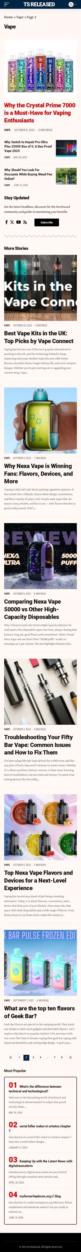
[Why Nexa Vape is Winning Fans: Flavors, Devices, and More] (40, 421)
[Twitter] (12, 222)
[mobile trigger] (7, 4)
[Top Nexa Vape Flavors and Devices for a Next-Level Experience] (40, 827)
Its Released (38, 4)
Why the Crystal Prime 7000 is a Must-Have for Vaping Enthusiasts (39, 113)
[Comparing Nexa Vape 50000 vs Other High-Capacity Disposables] (40, 556)
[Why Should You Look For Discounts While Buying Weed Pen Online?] (66, 176)
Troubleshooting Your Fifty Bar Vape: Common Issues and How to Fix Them (38, 745)
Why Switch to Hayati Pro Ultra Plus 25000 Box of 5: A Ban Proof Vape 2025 (28, 146)
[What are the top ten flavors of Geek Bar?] (40, 963)
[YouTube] (18, 222)
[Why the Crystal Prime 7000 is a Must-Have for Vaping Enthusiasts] (40, 69)
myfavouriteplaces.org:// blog (40, 1196)
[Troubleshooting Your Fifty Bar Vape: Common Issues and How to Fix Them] (40, 692)
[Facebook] (6, 222)
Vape (19, 16)
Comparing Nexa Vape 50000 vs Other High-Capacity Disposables (32, 609)
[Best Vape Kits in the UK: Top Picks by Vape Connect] (40, 288)
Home (8, 16)
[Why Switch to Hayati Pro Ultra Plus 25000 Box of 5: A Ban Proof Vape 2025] (66, 148)
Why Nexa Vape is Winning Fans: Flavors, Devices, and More (38, 474)
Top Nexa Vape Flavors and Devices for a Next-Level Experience (38, 880)
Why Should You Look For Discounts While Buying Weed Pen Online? (28, 174)
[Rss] (25, 222)
